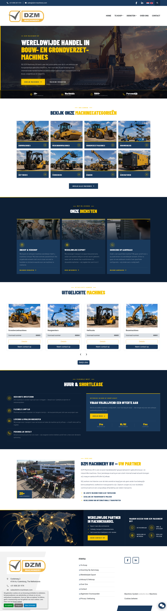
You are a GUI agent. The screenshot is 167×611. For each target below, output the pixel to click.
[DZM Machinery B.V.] (27, 565)
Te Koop (118, 16)
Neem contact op (24, 347)
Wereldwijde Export (88, 575)
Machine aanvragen (117, 270)
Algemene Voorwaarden (90, 594)
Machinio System (131, 594)
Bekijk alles (83, 362)
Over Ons (144, 16)
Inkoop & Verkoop (88, 579)
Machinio (153, 594)
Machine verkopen (58, 82)
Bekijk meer (98, 416)
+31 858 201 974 (15, 3)
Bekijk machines (31, 82)
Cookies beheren (131, 598)
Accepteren (8, 605)
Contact (156, 16)
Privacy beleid (17, 601)
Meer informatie (30, 605)
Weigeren (19, 605)
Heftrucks (52, 330)
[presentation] (80, 354)
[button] (119, 15)
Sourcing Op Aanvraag (90, 570)
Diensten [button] (131, 16)
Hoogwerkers (13, 330)
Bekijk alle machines (82, 186)
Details (24, 341)
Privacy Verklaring (88, 598)
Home (108, 16)
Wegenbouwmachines (135, 330)
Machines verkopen (27, 270)
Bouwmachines (93, 330)
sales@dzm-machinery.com (37, 3)
